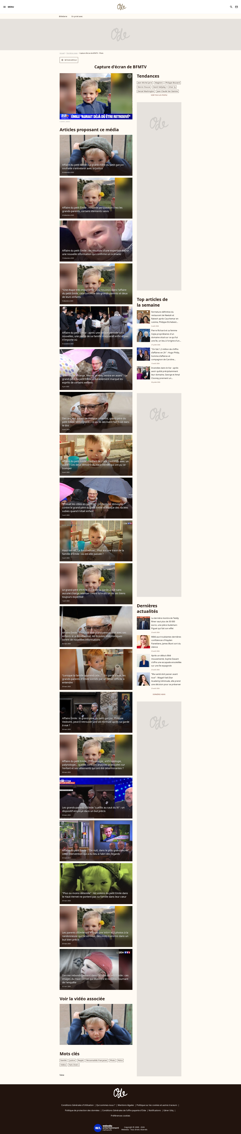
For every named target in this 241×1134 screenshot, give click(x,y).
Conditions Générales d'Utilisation (77, 1105)
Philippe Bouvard (172, 82)
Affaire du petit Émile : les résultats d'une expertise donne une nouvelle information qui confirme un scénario (95, 252)
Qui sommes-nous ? (105, 1105)
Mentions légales (126, 1105)
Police (120, 1060)
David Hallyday (159, 87)
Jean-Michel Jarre (145, 82)
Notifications (155, 1110)
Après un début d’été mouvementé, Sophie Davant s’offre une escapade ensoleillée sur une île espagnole (166, 660)
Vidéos (63, 1065)
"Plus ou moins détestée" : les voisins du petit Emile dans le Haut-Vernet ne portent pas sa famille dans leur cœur (95, 894)
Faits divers (74, 1065)
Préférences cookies (120, 1115)
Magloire (159, 82)
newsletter (236, 6)
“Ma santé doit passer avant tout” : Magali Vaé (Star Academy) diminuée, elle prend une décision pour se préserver (166, 679)
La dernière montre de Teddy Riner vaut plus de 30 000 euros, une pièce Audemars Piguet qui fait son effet (165, 623)
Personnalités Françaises (96, 1060)
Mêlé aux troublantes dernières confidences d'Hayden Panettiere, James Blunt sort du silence (166, 641)
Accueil (62, 53)
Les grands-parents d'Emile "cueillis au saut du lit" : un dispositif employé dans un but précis (93, 809)
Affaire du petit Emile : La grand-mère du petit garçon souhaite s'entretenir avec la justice (93, 166)
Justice (72, 1060)
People (80, 1060)
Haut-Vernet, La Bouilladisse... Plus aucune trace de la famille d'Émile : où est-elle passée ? (93, 552)
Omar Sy (172, 87)
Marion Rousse (144, 87)
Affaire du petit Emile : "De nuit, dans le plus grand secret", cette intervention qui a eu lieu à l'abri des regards (96, 852)
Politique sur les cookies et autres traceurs (157, 1105)
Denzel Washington (146, 91)
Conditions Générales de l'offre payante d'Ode (124, 1110)
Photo (112, 1060)
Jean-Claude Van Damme (167, 91)
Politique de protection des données (82, 1110)
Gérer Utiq (168, 1110)
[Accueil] (122, 7)
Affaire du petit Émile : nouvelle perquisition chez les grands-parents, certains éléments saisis (92, 209)
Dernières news (72, 53)
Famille (64, 1060)
